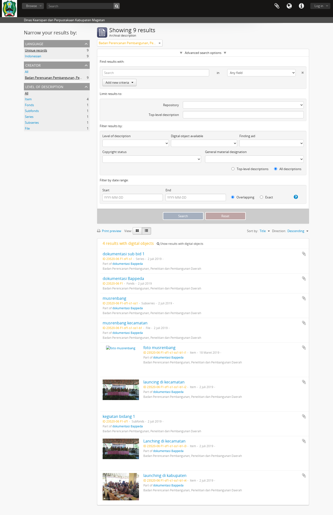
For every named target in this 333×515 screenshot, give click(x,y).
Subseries (32, 122)
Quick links (301, 6)
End (168, 190)
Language (289, 6)
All (26, 72)
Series (29, 116)
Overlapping (245, 197)
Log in (318, 6)
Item (28, 99)
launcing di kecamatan (164, 382)
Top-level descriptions (252, 169)
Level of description (44, 86)
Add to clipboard (304, 253)
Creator (33, 65)
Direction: (279, 231)
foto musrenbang (159, 347)
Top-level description (164, 115)
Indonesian (33, 56)
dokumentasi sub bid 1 (124, 254)
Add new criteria (117, 82)
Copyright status (114, 152)
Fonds (29, 105)
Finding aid (247, 136)
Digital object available (187, 136)
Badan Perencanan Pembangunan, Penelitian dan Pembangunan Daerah (77, 77)
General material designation (226, 152)
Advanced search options (203, 53)
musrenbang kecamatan (125, 323)
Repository (171, 105)
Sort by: (252, 231)
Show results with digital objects (181, 244)
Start (105, 190)
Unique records (36, 50)
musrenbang (114, 298)
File (27, 128)
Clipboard (277, 6)
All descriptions (290, 169)
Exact (268, 197)
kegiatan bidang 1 (119, 416)
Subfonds (32, 111)
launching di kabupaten (164, 475)
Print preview (111, 231)
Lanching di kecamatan (164, 441)
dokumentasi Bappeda (127, 264)
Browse (31, 6)
